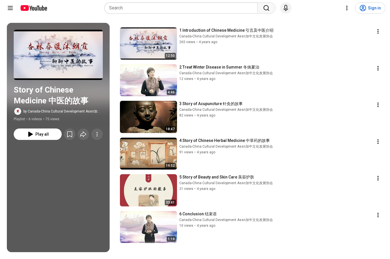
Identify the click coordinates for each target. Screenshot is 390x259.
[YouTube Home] (33, 8)
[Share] (83, 134)
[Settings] (346, 8)
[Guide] (10, 8)
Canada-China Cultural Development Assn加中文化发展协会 (226, 36)
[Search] (266, 8)
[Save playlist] (69, 134)
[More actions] (97, 134)
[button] (58, 55)
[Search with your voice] (286, 8)
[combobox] (182, 8)
